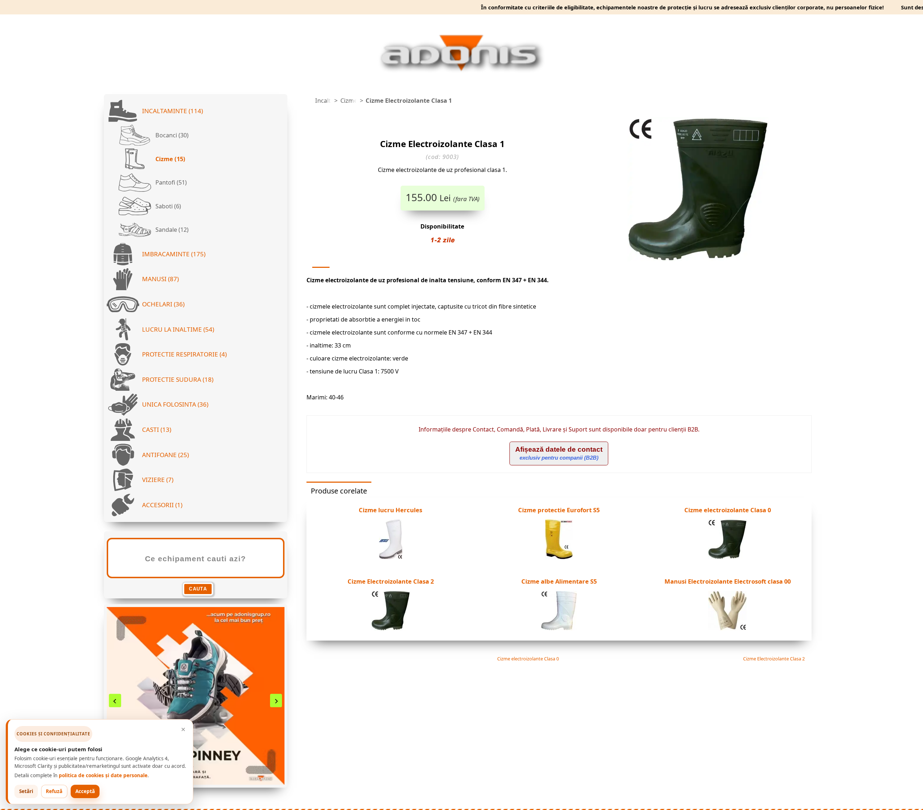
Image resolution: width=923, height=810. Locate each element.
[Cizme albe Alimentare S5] (559, 628)
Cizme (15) (169, 159)
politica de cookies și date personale (103, 775)
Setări (26, 791)
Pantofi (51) (170, 182)
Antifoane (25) (165, 455)
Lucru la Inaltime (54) (178, 329)
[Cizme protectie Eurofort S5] (559, 557)
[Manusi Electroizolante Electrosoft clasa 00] (727, 628)
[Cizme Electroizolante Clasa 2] (390, 628)
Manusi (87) (160, 279)
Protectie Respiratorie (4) (184, 354)
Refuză (54, 791)
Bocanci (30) (171, 135)
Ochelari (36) (163, 304)
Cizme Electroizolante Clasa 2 (774, 658)
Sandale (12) (171, 230)
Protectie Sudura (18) (177, 379)
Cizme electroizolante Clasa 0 (527, 658)
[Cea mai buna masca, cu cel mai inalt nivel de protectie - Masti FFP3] (195, 696)
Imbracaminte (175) (174, 254)
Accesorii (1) (162, 505)
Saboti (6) (167, 206)
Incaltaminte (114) (172, 111)
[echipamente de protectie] (308, 100)
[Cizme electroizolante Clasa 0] (727, 557)
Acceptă (85, 791)
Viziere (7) (157, 479)
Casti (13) (156, 429)
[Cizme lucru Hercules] (390, 557)
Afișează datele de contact (558, 453)
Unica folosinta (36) (175, 404)
